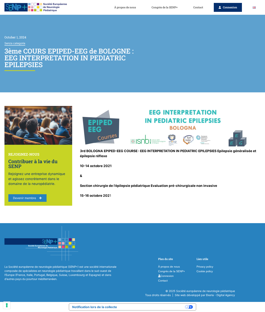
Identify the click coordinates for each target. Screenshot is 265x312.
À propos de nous (125, 7)
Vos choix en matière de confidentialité (153, 307)
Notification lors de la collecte (94, 307)
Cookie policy (205, 271)
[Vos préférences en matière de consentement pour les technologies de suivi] (6, 305)
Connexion (230, 7)
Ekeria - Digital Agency (220, 295)
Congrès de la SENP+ (165, 7)
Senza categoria (14, 43)
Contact (198, 7)
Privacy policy (205, 266)
